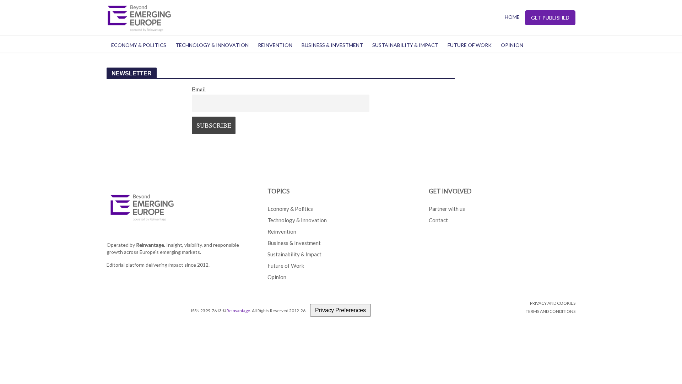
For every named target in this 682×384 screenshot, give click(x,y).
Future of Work (470, 45)
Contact (438, 220)
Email (199, 89)
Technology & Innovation (212, 45)
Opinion (512, 45)
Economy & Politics (138, 45)
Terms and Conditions (550, 311)
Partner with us (447, 209)
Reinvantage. (150, 245)
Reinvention (275, 45)
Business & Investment (332, 45)
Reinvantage (238, 310)
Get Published (550, 18)
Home (512, 17)
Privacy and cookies (552, 303)
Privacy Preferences (340, 310)
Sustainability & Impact (405, 45)
